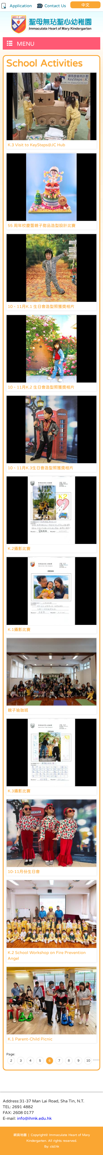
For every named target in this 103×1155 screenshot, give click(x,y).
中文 (85, 5)
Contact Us (55, 6)
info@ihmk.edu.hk (34, 1118)
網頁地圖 (20, 1135)
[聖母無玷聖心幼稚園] (51, 24)
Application (21, 6)
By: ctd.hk (51, 1146)
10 (88, 1060)
